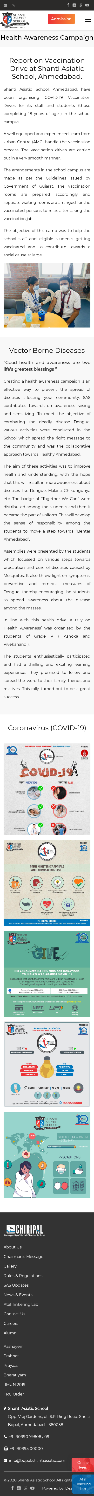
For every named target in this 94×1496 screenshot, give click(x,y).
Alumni (11, 1333)
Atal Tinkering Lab (83, 1484)
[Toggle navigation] (88, 20)
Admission (61, 19)
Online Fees (82, 1465)
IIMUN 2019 (15, 1384)
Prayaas (11, 1365)
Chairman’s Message (23, 1256)
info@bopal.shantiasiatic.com (37, 1460)
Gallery (10, 1266)
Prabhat (11, 1356)
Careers (11, 1323)
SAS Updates (16, 1285)
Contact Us (14, 1314)
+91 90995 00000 (26, 1448)
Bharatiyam (15, 1375)
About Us (13, 1247)
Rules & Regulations (23, 1276)
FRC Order (14, 1394)
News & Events (18, 1295)
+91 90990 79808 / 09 (29, 1436)
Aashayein (13, 1346)
